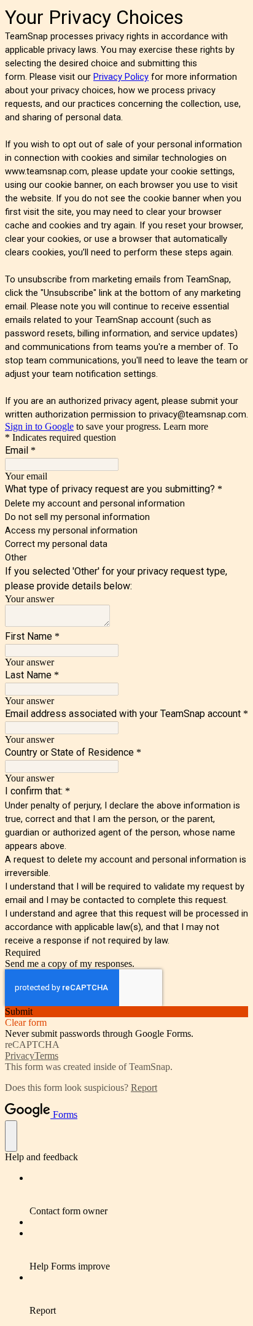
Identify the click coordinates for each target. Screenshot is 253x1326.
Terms (46, 1055)
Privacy (19, 1055)
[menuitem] (138, 1195)
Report (144, 1087)
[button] (126, 1011)
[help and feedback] (11, 1136)
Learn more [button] (185, 426)
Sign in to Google (39, 426)
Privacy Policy (121, 76)
